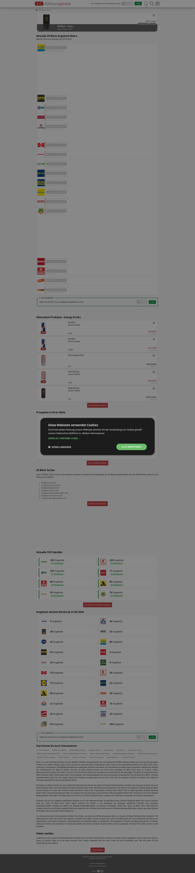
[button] (97, 438)
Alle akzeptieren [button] (131, 446)
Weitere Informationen (93, 433)
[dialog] (97, 436)
